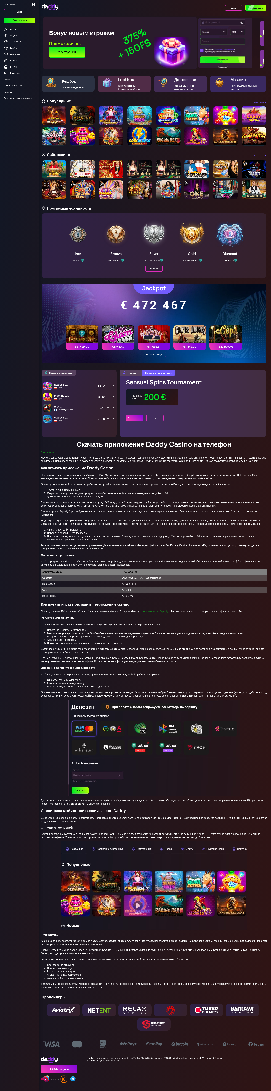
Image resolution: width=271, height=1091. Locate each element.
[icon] (68, 1079)
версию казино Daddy (155, 611)
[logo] (59, 1060)
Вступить (131, 418)
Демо (54, 122)
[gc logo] (50, 1078)
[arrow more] (113, 386)
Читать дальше (154, 418)
